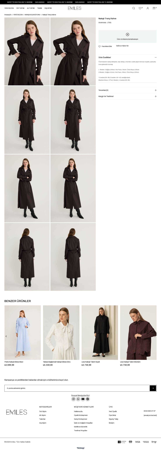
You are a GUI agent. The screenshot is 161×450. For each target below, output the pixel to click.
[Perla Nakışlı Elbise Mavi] (22, 332)
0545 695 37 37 (150, 411)
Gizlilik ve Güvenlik (80, 427)
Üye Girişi (112, 415)
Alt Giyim (42, 415)
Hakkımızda (78, 411)
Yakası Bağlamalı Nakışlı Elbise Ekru (56, 362)
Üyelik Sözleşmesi (81, 415)
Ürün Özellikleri (105, 57)
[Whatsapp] (78, 399)
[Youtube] (83, 399)
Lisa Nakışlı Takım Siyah (91, 362)
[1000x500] (21, 412)
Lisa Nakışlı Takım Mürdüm (130, 362)
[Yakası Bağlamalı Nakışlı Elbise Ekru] (61, 332)
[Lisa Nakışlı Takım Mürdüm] (138, 332)
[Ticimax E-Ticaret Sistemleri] (80, 448)
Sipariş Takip (113, 419)
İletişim (111, 423)
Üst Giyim (42, 411)
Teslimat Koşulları (80, 430)
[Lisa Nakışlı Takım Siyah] (100, 332)
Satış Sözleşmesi (80, 419)
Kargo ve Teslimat (106, 96)
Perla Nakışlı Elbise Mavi (13, 362)
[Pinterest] (88, 399)
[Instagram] (73, 399)
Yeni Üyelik (113, 411)
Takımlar (42, 419)
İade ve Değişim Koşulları (83, 423)
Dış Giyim (42, 423)
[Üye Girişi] (148, 8)
